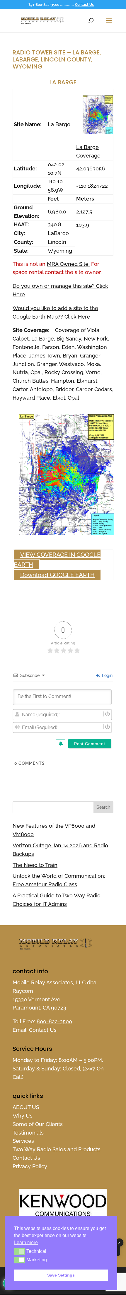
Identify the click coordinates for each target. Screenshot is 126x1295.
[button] (19, 1251)
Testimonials (28, 1133)
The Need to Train (35, 865)
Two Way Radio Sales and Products (57, 1149)
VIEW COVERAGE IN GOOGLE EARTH (57, 559)
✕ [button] (119, 1243)
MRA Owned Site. (68, 264)
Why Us (23, 1116)
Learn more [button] (26, 1242)
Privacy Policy (30, 1166)
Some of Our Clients (38, 1124)
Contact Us (84, 5)
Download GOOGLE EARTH (57, 575)
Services (23, 1141)
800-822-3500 (54, 1021)
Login (107, 675)
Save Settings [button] (61, 1275)
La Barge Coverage (88, 151)
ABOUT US (26, 1107)
